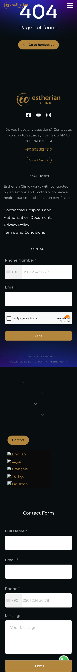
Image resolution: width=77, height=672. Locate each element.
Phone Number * (21, 260)
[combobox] (13, 272)
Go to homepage (41, 45)
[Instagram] (48, 114)
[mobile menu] (70, 5)
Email (10, 287)
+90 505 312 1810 (38, 149)
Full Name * (16, 531)
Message (13, 615)
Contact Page (36, 160)
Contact (18, 440)
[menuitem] (29, 469)
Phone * (12, 588)
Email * (11, 560)
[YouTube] (38, 115)
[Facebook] (28, 114)
